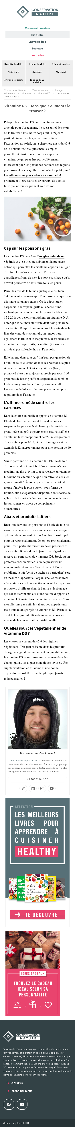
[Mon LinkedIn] (33, 788)
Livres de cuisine (13, 80)
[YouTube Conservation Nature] (52, 788)
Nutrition (13, 72)
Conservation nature (37, 28)
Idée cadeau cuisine (37, 81)
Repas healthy (37, 64)
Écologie (37, 48)
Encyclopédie (37, 41)
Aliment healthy (61, 64)
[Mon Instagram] (42, 788)
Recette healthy (13, 64)
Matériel (61, 72)
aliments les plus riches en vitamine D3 (35, 175)
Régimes (37, 72)
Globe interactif (21, 1091)
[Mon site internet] (23, 788)
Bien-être (37, 34)
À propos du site (37, 779)
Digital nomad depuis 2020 (22, 760)
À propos (17, 1082)
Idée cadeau (37, 55)
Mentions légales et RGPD (16, 1123)
